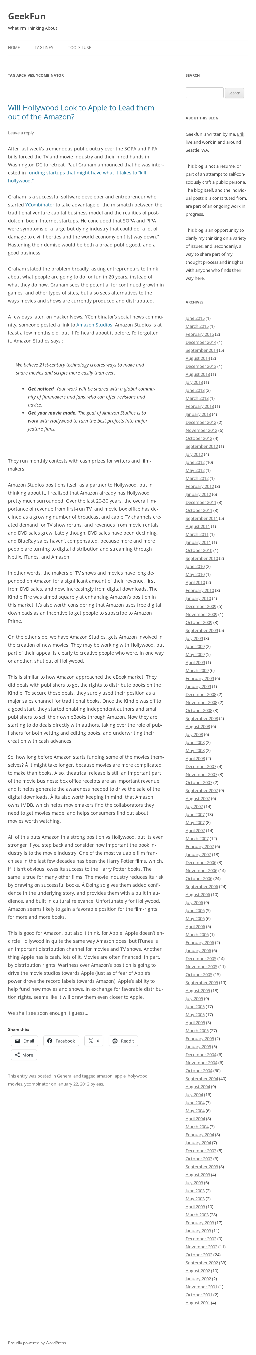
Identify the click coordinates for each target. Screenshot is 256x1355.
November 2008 (201, 702)
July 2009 (194, 638)
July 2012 (194, 454)
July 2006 (194, 902)
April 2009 (195, 662)
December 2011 (201, 502)
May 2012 (195, 470)
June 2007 (195, 814)
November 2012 (201, 430)
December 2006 (201, 862)
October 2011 (199, 510)
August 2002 (198, 1271)
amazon (105, 1076)
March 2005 (197, 1031)
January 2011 (198, 542)
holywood (138, 1076)
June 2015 (195, 318)
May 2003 (195, 1199)
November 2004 (201, 1063)
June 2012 (195, 462)
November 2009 (201, 614)
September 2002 (202, 1263)
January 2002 (198, 1279)
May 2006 (195, 918)
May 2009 (195, 654)
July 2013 (194, 382)
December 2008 (201, 694)
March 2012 (197, 478)
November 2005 (201, 966)
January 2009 (198, 686)
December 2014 (201, 342)
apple (120, 1076)
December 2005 (201, 958)
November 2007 (201, 774)
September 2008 (202, 718)
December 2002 (201, 1239)
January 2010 (198, 598)
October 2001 (199, 1295)
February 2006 (200, 942)
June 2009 (195, 646)
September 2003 (202, 1167)
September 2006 (202, 886)
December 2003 (201, 1151)
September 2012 (202, 446)
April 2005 (195, 1023)
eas (99, 1084)
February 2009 (200, 678)
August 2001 (198, 1303)
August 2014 (198, 358)
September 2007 (202, 790)
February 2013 (200, 406)
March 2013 (197, 398)
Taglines (44, 47)
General (64, 1076)
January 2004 (198, 1143)
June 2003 (195, 1191)
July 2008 (194, 734)
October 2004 (199, 1071)
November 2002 (201, 1247)
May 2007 (195, 822)
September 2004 (202, 1079)
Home (14, 47)
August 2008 (198, 726)
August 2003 (198, 1175)
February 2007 (200, 846)
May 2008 (195, 750)
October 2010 (199, 550)
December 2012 (201, 422)
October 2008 (199, 710)
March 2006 (197, 934)
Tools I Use (79, 47)
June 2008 (195, 742)
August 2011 (198, 526)
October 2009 (199, 622)
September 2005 (202, 982)
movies (15, 1084)
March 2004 (197, 1127)
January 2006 (198, 950)
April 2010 (195, 582)
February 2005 (200, 1039)
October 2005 (199, 974)
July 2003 (194, 1183)
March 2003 (197, 1215)
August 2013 (198, 374)
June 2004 (195, 1103)
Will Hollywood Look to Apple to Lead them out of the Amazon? (81, 111)
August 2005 (198, 990)
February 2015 (200, 334)
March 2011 (197, 534)
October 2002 (199, 1255)
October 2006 (199, 878)
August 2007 (198, 798)
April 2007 (195, 830)
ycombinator (37, 1084)
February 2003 (200, 1223)
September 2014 (202, 350)
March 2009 (197, 670)
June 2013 (195, 390)
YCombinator (39, 204)
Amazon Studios (94, 324)
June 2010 (195, 566)
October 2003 (199, 1159)
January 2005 (198, 1047)
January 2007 (198, 854)
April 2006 (195, 926)
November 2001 (201, 1287)
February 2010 (200, 590)
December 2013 (201, 366)
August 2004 (198, 1087)
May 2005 (195, 1014)
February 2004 (200, 1135)
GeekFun (27, 16)
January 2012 (198, 494)
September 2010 (202, 558)
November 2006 (201, 870)
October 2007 (199, 782)
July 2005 (194, 998)
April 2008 (195, 758)
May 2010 (195, 574)
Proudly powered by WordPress (37, 1343)
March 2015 (197, 326)
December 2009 (201, 606)
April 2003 (195, 1207)
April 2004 (195, 1119)
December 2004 (201, 1055)
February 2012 (200, 486)
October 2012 (199, 438)
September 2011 (202, 518)
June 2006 (195, 910)
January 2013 (198, 414)
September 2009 (202, 630)
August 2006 (198, 894)
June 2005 (195, 1006)
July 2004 (194, 1095)
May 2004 (195, 1111)
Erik (240, 134)
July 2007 (194, 806)
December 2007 (201, 766)
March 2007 (197, 838)
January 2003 (198, 1231)
